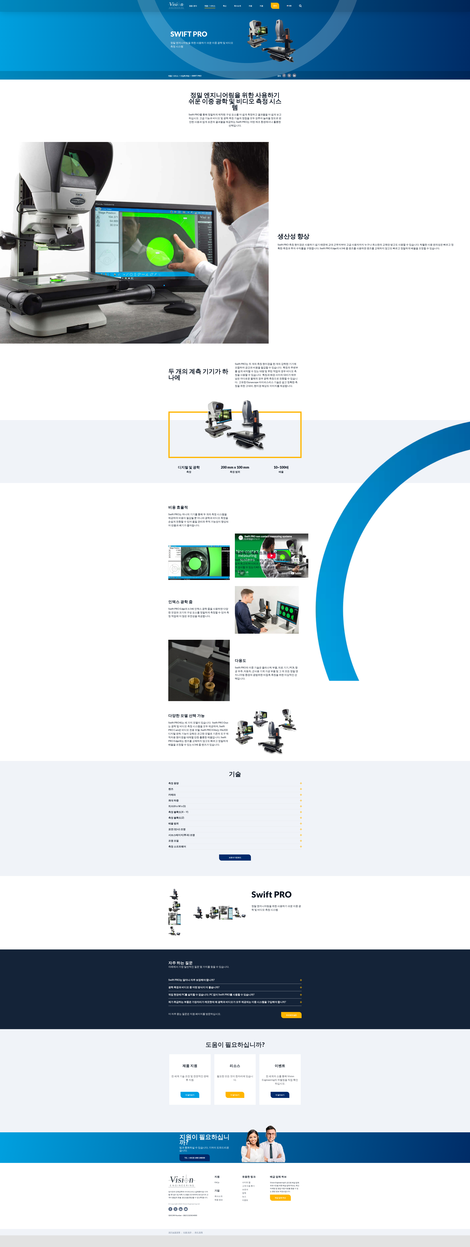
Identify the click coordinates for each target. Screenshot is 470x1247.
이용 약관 (187, 1232)
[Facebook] (283, 76)
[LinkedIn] (293, 76)
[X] (288, 76)
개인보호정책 (174, 1232)
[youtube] (186, 1209)
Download (235, 857)
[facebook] (170, 1209)
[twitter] (175, 1209)
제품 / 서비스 (173, 76)
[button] (300, 6)
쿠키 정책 (198, 1232)
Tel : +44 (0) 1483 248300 (194, 1158)
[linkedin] (181, 1209)
